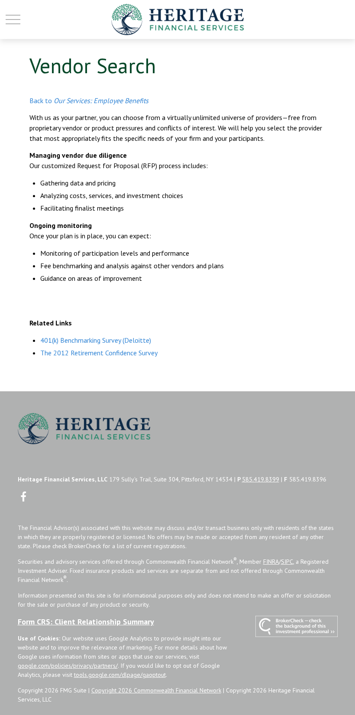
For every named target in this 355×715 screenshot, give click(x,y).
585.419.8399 (260, 479)
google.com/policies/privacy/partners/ (68, 666)
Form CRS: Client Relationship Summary (86, 622)
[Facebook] (23, 496)
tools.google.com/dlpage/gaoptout (120, 675)
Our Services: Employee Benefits (101, 100)
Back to (41, 100)
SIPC (287, 562)
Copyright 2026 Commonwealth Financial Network (156, 690)
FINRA (271, 562)
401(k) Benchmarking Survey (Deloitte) (95, 340)
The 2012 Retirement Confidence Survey (99, 352)
